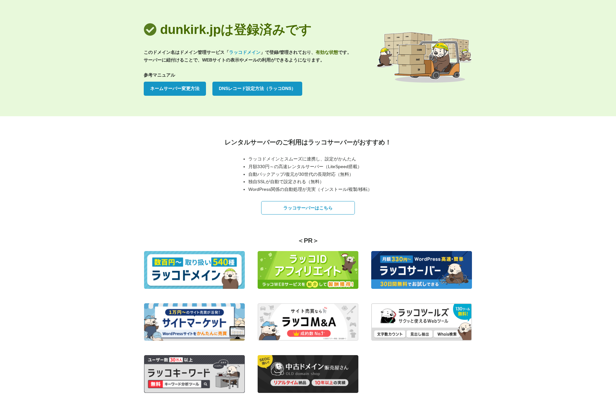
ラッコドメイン (245, 52)
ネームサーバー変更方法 (175, 88)
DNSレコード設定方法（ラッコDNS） (257, 88)
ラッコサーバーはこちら (308, 207)
